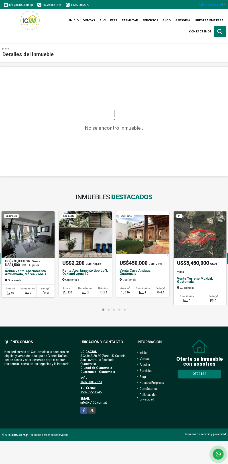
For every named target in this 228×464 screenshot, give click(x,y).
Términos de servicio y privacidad (205, 434)
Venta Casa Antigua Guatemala (135, 272)
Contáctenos (200, 31)
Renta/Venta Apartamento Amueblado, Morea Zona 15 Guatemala (27, 274)
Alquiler (145, 364)
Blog (167, 20)
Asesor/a (182, 20)
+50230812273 (80, 4)
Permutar (130, 20)
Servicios (150, 20)
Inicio (74, 20)
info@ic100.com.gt (93, 402)
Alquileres (108, 20)
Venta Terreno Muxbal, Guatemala (195, 280)
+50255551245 (52, 4)
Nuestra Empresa (209, 20)
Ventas (89, 20)
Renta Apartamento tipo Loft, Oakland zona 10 (85, 272)
